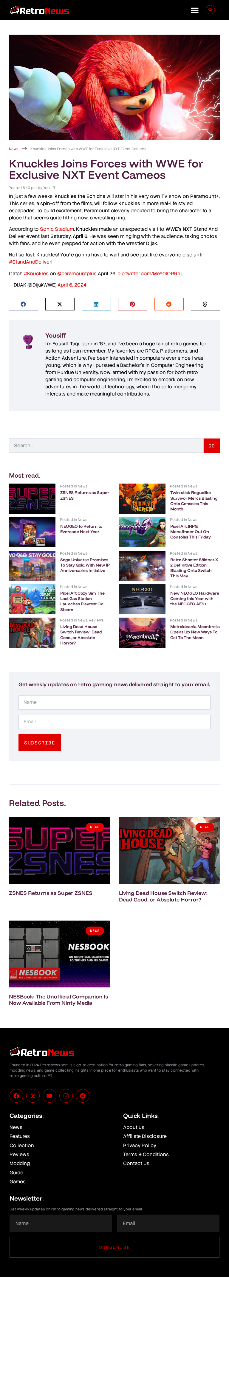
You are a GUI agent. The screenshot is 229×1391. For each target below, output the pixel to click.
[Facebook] (16, 1096)
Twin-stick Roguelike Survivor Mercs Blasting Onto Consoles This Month (194, 501)
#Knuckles (36, 273)
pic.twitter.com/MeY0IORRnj (149, 273)
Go (211, 445)
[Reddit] (82, 1096)
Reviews (96, 620)
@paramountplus (77, 273)
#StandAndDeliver (30, 262)
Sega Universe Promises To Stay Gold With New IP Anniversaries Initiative (85, 565)
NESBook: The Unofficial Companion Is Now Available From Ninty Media (58, 1000)
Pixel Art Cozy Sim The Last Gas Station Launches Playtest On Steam (82, 601)
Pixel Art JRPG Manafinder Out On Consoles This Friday (190, 532)
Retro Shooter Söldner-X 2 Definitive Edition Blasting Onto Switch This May (194, 568)
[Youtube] (49, 1096)
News (13, 149)
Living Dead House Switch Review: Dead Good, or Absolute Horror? (81, 635)
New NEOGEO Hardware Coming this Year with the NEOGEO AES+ (194, 598)
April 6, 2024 (72, 285)
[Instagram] (66, 1096)
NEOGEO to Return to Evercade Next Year (81, 529)
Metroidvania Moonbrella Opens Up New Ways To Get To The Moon (195, 632)
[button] (194, 10)
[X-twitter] (33, 1096)
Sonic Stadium (57, 229)
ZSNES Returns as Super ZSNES (50, 893)
